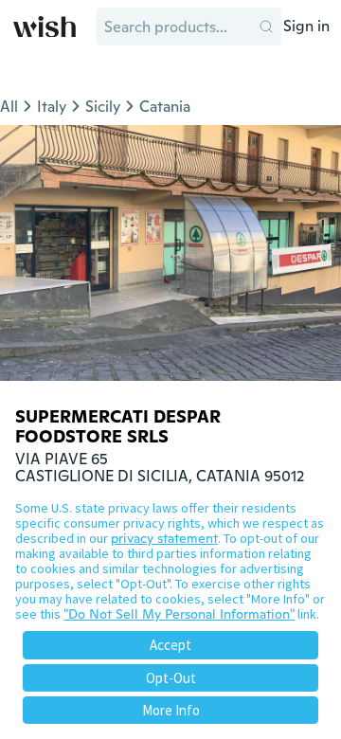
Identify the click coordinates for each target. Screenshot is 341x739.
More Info (171, 710)
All (9, 107)
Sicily (102, 107)
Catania (164, 107)
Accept (170, 645)
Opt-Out (171, 678)
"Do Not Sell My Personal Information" (179, 613)
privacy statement (164, 538)
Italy (51, 107)
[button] (266, 26)
